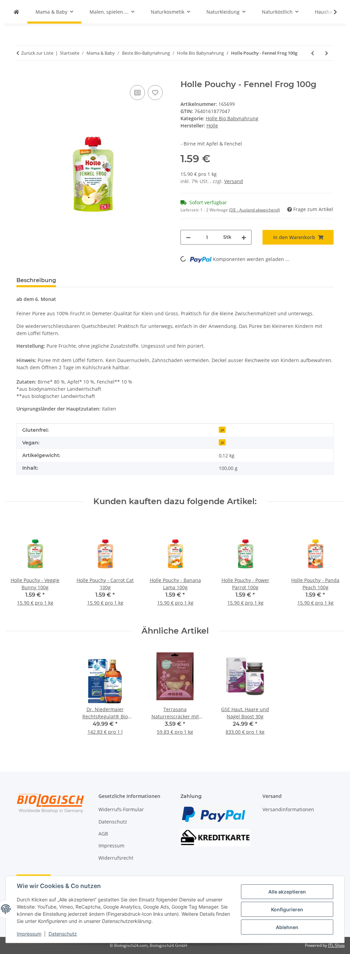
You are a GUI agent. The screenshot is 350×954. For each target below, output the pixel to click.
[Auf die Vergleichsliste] (137, 92)
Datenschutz (63, 934)
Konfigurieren (287, 909)
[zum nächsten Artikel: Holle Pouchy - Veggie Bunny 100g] (327, 53)
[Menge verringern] (188, 237)
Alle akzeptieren (287, 892)
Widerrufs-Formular (121, 809)
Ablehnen (287, 927)
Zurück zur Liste (37, 53)
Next (333, 566)
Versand (233, 181)
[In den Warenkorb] (21, 76)
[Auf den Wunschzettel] (155, 92)
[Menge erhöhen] (243, 237)
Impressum (29, 934)
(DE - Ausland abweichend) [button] (254, 210)
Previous (17, 566)
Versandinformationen (288, 809)
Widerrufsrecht (115, 858)
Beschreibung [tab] (36, 280)
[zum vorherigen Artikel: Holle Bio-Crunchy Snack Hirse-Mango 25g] (313, 53)
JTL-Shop (336, 945)
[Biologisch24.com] (16, 12)
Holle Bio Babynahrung (232, 118)
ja (222, 429)
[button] (331, 12)
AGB (103, 833)
